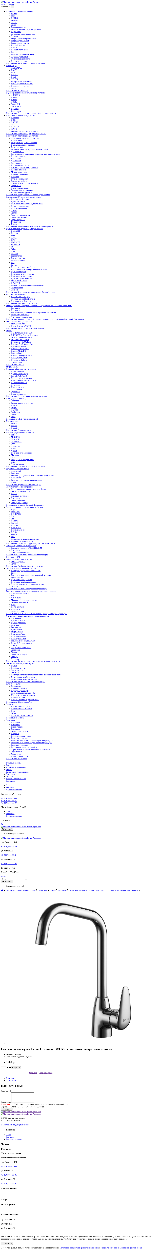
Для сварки (16, 161)
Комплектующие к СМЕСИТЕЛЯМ (26, 548)
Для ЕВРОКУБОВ (19, 376)
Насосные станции (19, 383)
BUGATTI (15, 231)
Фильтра (14, 657)
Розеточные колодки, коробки (24, 747)
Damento (14, 233)
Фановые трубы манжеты (22, 541)
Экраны (9, 704)
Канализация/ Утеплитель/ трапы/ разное (23, 197)
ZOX (13, 444)
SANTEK (15, 127)
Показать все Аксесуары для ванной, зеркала (25, 63)
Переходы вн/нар (18, 636)
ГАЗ (12, 263)
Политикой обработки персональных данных (79, 1248)
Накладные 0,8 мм (19, 360)
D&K (13, 120)
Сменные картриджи (20, 496)
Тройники (15, 412)
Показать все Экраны (15, 718)
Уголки (14, 652)
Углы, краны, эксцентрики (22, 460)
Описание (10, 1078)
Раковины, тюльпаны (20, 315)
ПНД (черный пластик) (16, 398)
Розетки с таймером (19, 745)
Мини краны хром (19, 281)
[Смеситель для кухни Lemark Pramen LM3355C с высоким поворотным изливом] (81, 1044)
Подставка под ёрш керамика (23, 582)
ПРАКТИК (16, 283)
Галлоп (14, 265)
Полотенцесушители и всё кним (20, 432)
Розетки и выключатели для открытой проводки (32, 740)
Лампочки (15, 729)
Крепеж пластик (18, 201)
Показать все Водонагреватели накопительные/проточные (31, 113)
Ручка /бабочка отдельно (21, 643)
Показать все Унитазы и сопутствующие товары (26, 589)
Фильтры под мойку (19, 503)
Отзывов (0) (11, 1080)
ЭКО (13, 462)
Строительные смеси (20, 188)
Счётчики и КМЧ (13, 557)
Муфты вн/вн (17, 632)
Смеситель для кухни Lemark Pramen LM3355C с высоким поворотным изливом (103, 890)
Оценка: (4, 1107)
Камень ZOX (16, 353)
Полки (14, 47)
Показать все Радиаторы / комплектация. (23, 484)
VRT (13, 251)
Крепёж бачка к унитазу (21, 580)
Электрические (17, 464)
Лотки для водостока (20, 206)
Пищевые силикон (19, 688)
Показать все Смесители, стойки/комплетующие (27, 555)
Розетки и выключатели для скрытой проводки (31, 743)
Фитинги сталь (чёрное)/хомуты (20, 663)
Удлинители (16, 754)
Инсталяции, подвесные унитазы (20, 115)
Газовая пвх (16, 686)
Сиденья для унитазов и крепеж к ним (27, 584)
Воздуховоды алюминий (21, 81)
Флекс (13, 88)
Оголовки (15, 385)
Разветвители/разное (20, 738)
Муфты (14, 407)
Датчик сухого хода (19, 374)
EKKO (14, 13)
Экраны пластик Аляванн (22, 715)
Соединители (17, 670)
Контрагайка (16, 627)
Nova (13, 516)
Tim (12, 518)
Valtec (13, 249)
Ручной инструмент (19, 179)
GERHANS (16, 514)
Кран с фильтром (18, 272)
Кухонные (62, 890)
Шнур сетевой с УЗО (20, 756)
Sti (12, 247)
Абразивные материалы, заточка (25, 138)
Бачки (13, 573)
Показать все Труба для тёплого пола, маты (24, 566)
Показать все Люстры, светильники (21, 303)
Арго (13, 448)
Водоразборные (18, 260)
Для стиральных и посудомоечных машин (29, 269)
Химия (14, 224)
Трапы (14, 213)
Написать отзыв (45, 1073)
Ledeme (14, 20)
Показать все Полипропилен (18, 430)
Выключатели (17, 727)
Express (14, 97)
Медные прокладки (19, 602)
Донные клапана (18, 530)
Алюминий (16, 471)
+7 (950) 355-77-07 (9, 803)
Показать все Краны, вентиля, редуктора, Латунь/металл (30, 292)
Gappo (13, 238)
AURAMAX (16, 68)
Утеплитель (16, 222)
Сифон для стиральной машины (25, 539)
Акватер (14, 525)
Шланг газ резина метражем (23, 695)
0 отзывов (33, 1073)
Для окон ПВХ (17, 152)
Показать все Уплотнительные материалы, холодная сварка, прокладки (36, 614)
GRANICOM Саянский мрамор (24, 335)
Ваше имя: (5, 1091)
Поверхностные (18, 387)
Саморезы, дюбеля (19, 181)
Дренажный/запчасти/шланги (23, 380)
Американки (16, 618)
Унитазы (14, 586)
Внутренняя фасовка (20, 199)
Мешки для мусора (19, 172)
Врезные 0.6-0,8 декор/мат (22, 344)
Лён (12, 595)
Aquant (14, 509)
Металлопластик (18, 324)
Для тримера (16, 163)
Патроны (15, 734)
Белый (14, 423)
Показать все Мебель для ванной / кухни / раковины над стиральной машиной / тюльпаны (45, 319)
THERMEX (16, 106)
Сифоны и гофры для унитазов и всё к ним (24, 507)
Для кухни (15, 310)
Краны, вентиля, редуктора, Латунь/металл (24, 229)
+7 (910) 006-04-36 (9, 798)
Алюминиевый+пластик (21, 709)
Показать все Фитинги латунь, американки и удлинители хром (33, 661)
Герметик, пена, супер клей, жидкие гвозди (29, 149)
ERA (13, 72)
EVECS (14, 75)
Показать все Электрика (16, 758)
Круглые (14, 109)
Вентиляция (11, 66)
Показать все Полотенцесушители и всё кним (25, 466)
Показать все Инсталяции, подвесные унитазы (26, 133)
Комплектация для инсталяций (24, 131)
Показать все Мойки (15, 364)
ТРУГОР (15, 457)
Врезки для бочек (18, 623)
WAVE (14, 129)
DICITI (14, 70)
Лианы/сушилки (18, 45)
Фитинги (15, 672)
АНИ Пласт (16, 527)
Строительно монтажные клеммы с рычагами (30, 749)
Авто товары (16, 140)
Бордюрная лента (18, 27)
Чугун (13, 482)
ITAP (13, 240)
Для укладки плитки (20, 165)
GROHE (14, 122)
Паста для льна (17, 607)
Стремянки (16, 186)
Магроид (15, 455)
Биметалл (15, 473)
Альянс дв (15, 446)
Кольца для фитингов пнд (22, 403)
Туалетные (15, 392)
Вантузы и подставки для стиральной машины (31, 575)
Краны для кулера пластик (22, 274)
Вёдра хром (16, 32)
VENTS (14, 79)
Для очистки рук (18, 156)
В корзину (16, 1068)
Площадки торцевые (20, 86)
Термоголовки (17, 287)
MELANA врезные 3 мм (21, 337)
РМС (13, 537)
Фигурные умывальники (21, 317)
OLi (12, 124)
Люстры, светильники (15, 294)
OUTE (14, 23)
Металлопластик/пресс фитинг (19, 321)
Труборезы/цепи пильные (22, 190)
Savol (13, 25)
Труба (13, 414)
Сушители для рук (19, 61)
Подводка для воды (19, 691)
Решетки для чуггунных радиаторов (26, 480)
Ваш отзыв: (6, 1102)
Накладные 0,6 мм (19, 358)
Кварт (13, 711)
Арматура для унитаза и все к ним (26, 571)
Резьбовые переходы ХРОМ (23, 641)
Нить (13, 604)
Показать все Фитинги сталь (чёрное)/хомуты (25, 681)
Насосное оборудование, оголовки (21, 369)
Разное (14, 52)
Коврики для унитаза (20, 43)
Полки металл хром (19, 50)
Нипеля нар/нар (18, 634)
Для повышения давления (22, 378)
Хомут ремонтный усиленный (24, 679)
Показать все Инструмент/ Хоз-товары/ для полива (28, 195)
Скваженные (16, 389)
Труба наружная (18, 220)
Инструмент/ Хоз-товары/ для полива (22, 136)
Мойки (9, 330)
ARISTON (15, 95)
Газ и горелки (17, 147)
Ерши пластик (17, 577)
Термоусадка (16, 752)
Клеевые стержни (18, 170)
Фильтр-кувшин (18, 500)
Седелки (14, 410)
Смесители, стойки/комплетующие (21, 546)
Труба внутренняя (19, 217)
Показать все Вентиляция (17, 90)
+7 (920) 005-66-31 (9, 800)
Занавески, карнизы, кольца (23, 34)
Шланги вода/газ (13, 684)
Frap (13, 16)
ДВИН (14, 450)
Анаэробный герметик (21, 593)
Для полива (16, 158)
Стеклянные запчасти (20, 59)
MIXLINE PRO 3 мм (20, 340)
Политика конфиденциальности (15, 1125)
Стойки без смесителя (20, 552)
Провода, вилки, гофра (21, 736)
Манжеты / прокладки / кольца (24, 600)
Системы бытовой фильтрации (19, 487)
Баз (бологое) (16, 256)
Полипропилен (12, 421)
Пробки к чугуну (18, 668)
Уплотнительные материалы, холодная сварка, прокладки (31, 591)
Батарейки (15, 725)
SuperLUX (15, 104)
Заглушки (15, 401)
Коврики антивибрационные (23, 38)
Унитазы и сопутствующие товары (21, 568)
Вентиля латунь (18, 258)
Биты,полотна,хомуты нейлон (24, 143)
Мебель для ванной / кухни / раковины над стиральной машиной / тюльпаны (39, 306)
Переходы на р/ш (18, 638)
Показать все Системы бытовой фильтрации (25, 505)
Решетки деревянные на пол (23, 54)
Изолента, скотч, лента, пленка (24, 167)
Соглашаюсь (7, 1243)
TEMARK (15, 439)
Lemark (53, 890)
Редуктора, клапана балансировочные (27, 285)
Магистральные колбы (20, 491)
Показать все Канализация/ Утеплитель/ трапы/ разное (29, 226)
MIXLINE (15, 437)
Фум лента (15, 609)
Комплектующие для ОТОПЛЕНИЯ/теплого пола (32, 475)
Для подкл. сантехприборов (23, 267)
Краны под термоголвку (21, 276)
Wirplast (14, 523)
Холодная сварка (18, 611)
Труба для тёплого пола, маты (19, 559)
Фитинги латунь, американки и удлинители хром (27, 616)
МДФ (13, 713)
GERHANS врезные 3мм (21, 333)
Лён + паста (16, 598)
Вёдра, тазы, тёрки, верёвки (23, 145)
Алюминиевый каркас (20, 706)
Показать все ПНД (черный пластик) (22, 419)
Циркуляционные (18, 394)
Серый (14, 428)
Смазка (14, 210)
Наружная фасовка (19, 208)
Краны (14, 405)
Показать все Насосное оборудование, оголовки (26, 396)
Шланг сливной (18, 697)
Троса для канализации (21, 215)
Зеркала (14, 36)
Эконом (14, 290)
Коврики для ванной (20, 41)
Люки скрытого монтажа (22, 84)
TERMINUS (16, 441)
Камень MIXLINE (19, 351)
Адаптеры (15, 722)
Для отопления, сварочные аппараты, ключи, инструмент (36, 154)
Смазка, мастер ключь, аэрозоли (24, 183)
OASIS (14, 102)
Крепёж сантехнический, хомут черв (27, 204)
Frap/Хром (15, 512)
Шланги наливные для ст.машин (25, 700)
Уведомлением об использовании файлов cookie (121, 1248)
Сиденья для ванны (19, 56)
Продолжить (6, 1109)
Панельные (16, 478)
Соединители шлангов (21, 648)
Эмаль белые (16, 362)
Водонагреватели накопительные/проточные (25, 93)
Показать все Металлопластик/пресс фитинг (25, 328)
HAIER (14, 100)
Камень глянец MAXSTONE (23, 355)
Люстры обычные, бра (20, 297)
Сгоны (14, 645)
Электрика (10, 720)
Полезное (15, 176)
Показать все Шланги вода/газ (19, 702)
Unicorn (14, 521)
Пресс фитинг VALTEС (21, 326)
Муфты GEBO (12, 367)
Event (13, 77)
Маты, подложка (18, 561)
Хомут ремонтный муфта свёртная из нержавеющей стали (36, 675)
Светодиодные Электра (21, 301)
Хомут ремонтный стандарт (23, 677)
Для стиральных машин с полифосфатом (28, 489)
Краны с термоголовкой (21, 278)
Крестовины (16, 629)
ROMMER (15, 244)
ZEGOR (14, 253)
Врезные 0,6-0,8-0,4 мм (21, 342)
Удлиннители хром (19, 654)
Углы (13, 417)
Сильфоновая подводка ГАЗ (23, 693)
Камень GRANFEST (20, 349)
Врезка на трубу (18, 620)
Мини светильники (19, 731)
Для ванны (15, 308)
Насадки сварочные (19, 174)
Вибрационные (17, 371)
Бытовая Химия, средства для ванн (26, 29)
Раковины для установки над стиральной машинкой (33, 312)
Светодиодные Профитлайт (23, 299)
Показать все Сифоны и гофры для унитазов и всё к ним (30, 543)
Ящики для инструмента (21, 192)
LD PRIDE (15, 242)
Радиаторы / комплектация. (17, 469)
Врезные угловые (18, 346)
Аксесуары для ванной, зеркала (19, 11)
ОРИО (14, 532)
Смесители (16, 498)
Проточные (16, 111)
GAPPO (14, 18)
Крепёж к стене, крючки (21, 453)
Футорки (15, 659)
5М (12, 435)
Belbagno (15, 118)
